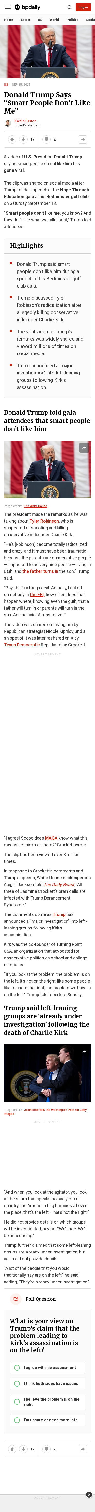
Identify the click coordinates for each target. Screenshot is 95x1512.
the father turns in (39, 571)
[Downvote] (23, 139)
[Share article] (84, 448)
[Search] (70, 7)
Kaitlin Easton (25, 121)
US (6, 84)
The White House (35, 506)
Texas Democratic (22, 644)
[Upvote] (12, 139)
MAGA (51, 838)
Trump (59, 914)
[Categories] (8, 7)
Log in (83, 7)
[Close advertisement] (89, 1494)
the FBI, (37, 594)
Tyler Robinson (44, 521)
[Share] (83, 139)
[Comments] (46, 139)
